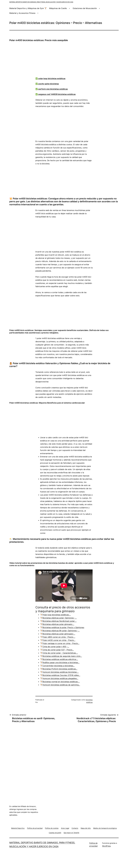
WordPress (106, 846)
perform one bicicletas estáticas (53, 89)
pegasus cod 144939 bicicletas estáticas (57, 94)
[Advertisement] (66, 60)
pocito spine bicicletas (48, 84)
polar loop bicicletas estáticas (51, 78)
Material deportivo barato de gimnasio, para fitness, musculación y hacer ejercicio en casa (41, 2)
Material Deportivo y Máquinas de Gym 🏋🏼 (28, 8)
